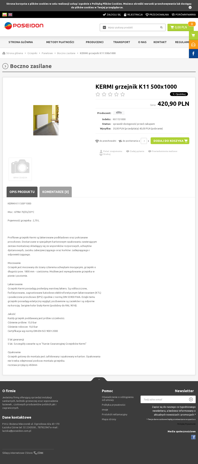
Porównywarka (186, 14)
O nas (142, 42)
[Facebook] (193, 437)
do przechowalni (107, 141)
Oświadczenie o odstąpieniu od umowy (118, 398)
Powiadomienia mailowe (164, 151)
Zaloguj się (114, 14)
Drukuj (106, 154)
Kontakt (160, 42)
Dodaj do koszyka (168, 140)
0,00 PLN (181, 27)
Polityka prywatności (113, 404)
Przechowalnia (159, 14)
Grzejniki (32, 53)
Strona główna (21, 42)
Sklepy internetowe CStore (17, 452)
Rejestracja (135, 14)
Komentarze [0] (55, 192)
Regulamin (183, 42)
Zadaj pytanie (137, 151)
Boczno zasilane (66, 53)
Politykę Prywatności (186, 424)
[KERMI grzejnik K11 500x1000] (46, 120)
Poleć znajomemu (112, 151)
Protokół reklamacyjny (114, 414)
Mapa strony (109, 419)
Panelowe (47, 53)
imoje (105, 409)
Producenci (94, 42)
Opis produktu (22, 192)
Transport (121, 42)
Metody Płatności (60, 42)
